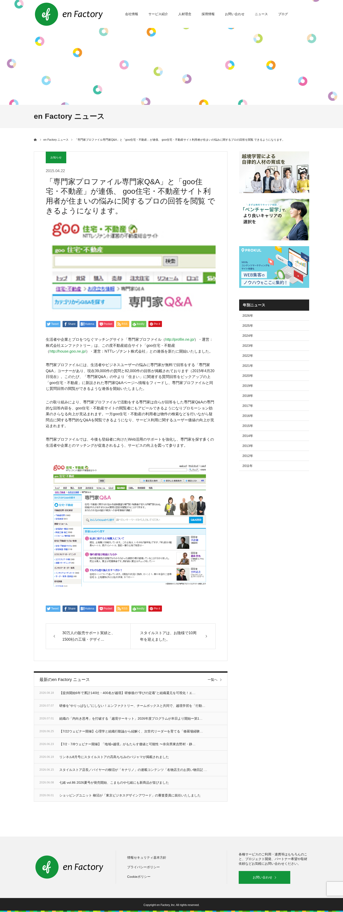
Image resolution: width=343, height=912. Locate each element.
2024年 (247, 335)
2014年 (247, 436)
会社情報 (131, 14)
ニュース (261, 14)
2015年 (247, 426)
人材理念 (184, 14)
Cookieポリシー (138, 876)
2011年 (247, 466)
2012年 (247, 456)
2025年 (247, 325)
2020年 (247, 376)
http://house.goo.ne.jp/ (67, 351)
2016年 (247, 416)
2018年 (247, 396)
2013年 (247, 446)
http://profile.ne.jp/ (179, 339)
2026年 (247, 315)
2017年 (247, 406)
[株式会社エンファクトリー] (69, 14)
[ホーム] (35, 140)
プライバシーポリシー (143, 867)
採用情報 (208, 14)
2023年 (247, 345)
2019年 (247, 386)
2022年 (247, 355)
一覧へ (212, 679)
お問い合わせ (235, 14)
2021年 (247, 366)
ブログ (283, 14)
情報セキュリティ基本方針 (146, 857)
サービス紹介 (158, 14)
